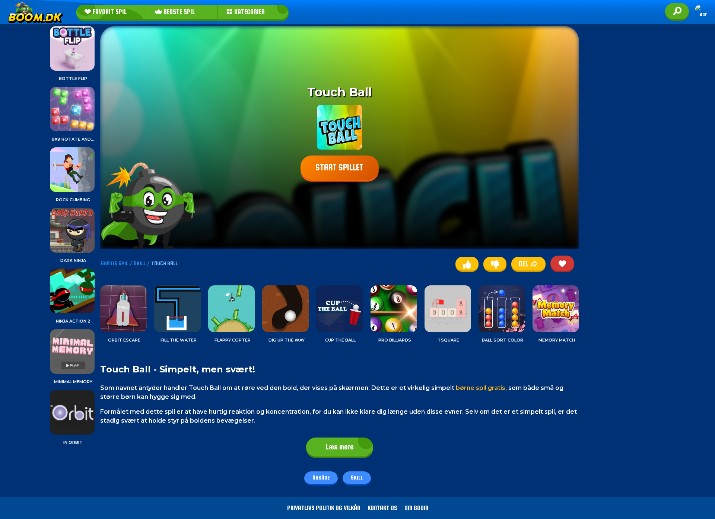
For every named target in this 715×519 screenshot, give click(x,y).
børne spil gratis (480, 387)
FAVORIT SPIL (109, 12)
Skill (357, 477)
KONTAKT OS (382, 508)
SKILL (140, 263)
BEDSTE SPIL (178, 12)
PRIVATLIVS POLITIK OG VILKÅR (323, 508)
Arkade (321, 477)
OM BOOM (416, 508)
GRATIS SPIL (114, 263)
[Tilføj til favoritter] (562, 263)
